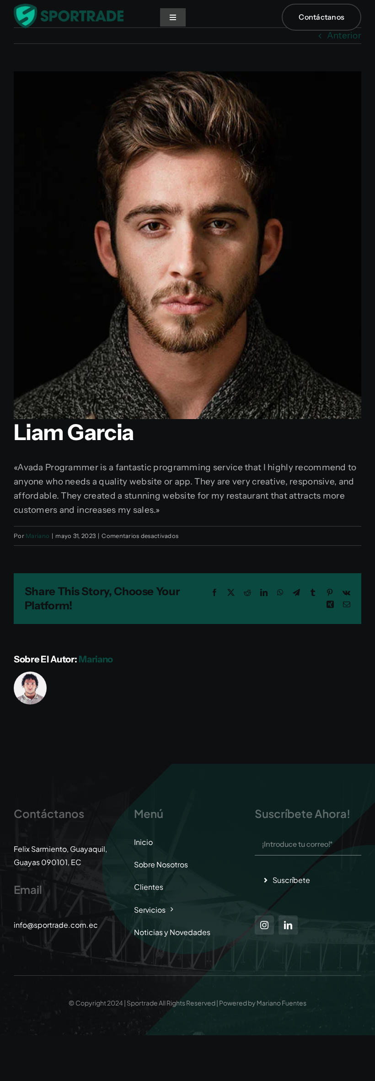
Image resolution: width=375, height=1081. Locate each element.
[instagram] (264, 925)
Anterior (344, 35)
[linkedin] (288, 925)
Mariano (37, 535)
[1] (68, 8)
